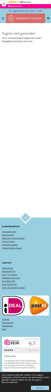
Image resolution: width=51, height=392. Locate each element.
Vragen (18, 248)
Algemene (6, 238)
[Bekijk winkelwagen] (48, 18)
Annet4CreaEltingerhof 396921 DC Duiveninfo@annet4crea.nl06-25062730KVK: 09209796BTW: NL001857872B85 (13, 278)
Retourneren (8, 235)
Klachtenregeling (10, 244)
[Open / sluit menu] (3, 18)
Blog (4, 329)
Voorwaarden (18, 238)
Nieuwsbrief (7, 322)
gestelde (10, 248)
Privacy (5, 241)
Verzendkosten (9, 231)
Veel (4, 248)
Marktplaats (7, 326)
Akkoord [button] (40, 388)
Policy (12, 241)
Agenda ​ (6, 319)
